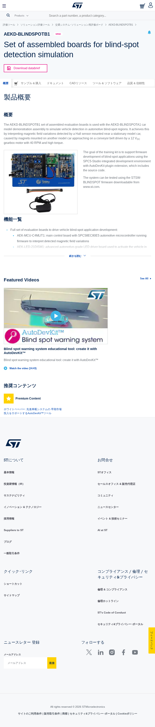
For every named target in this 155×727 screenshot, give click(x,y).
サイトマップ (12, 595)
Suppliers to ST (14, 530)
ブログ (8, 541)
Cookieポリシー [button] (127, 713)
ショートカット (13, 583)
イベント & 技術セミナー (112, 518)
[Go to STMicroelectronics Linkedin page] (100, 653)
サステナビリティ (14, 495)
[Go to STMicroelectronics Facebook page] (123, 653)
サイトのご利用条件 (30, 713)
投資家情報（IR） (14, 483)
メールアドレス (12, 654)
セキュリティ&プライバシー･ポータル (120, 624)
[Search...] (8, 15)
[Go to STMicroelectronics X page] (90, 653)
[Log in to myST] (150, 5)
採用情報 (9, 518)
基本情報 (9, 472)
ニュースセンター (108, 506)
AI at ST (103, 530)
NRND (58, 34)
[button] (4, 5)
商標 (64, 713)
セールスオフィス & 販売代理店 (116, 483)
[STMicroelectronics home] (77, 5)
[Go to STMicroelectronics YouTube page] (135, 653)
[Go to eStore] (143, 6)
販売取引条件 (52, 713)
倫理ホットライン (108, 600)
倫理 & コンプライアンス (112, 589)
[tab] (5, 83)
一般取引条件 (12, 553)
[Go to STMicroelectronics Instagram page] (112, 653)
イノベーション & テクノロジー (23, 506)
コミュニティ (105, 495)
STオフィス (105, 472)
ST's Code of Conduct (112, 612)
